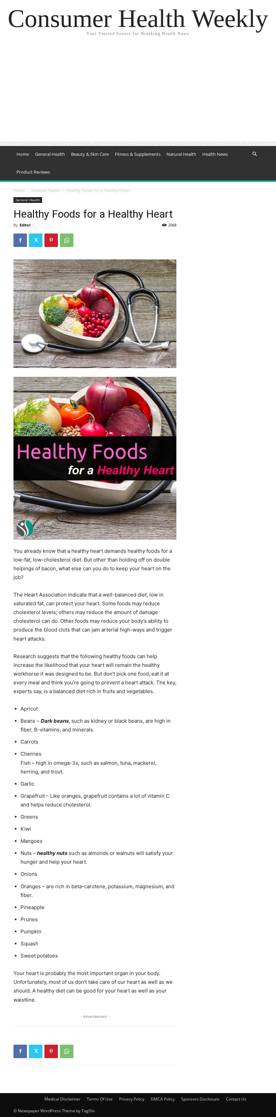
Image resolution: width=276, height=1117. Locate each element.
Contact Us (236, 1099)
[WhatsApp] (66, 240)
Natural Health (181, 154)
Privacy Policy (131, 1099)
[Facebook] (20, 240)
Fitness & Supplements (138, 154)
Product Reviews (33, 172)
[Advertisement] (138, 94)
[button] (254, 154)
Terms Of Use (100, 1099)
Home (22, 154)
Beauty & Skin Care (90, 154)
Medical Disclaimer (62, 1099)
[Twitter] (35, 240)
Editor (25, 224)
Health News (215, 154)
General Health (50, 154)
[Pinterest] (51, 240)
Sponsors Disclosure (200, 1099)
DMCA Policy (163, 1099)
